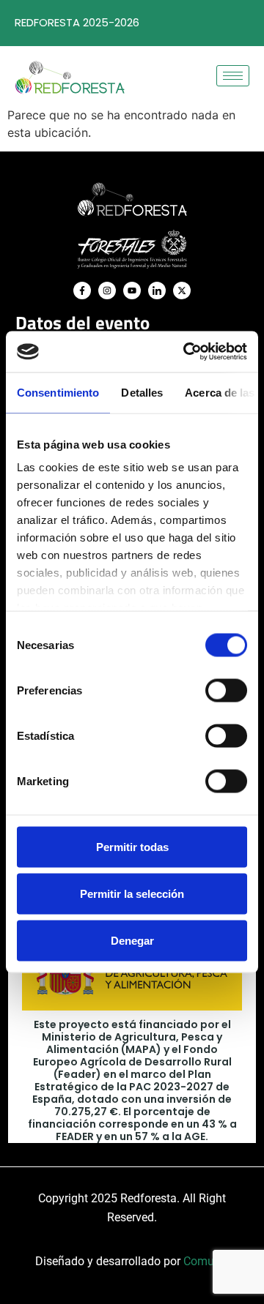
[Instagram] (107, 290)
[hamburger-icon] (232, 75)
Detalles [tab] (142, 392)
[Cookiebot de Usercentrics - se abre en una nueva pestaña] (186, 351)
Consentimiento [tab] (58, 392)
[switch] (226, 690)
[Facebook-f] (82, 290)
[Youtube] (132, 290)
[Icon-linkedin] (157, 290)
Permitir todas (132, 846)
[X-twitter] (182, 290)
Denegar (132, 940)
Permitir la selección (132, 893)
